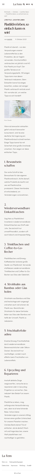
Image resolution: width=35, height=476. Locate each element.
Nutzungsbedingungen (16, 462)
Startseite (7, 12)
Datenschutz (5, 465)
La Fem (7, 456)
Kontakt (29, 465)
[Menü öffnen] (3, 4)
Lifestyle (15, 12)
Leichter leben (24, 12)
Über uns (4, 462)
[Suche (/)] (24, 4)
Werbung (22, 465)
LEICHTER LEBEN (18, 20)
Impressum (14, 465)
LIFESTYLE (8, 20)
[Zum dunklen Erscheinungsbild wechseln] (32, 4)
